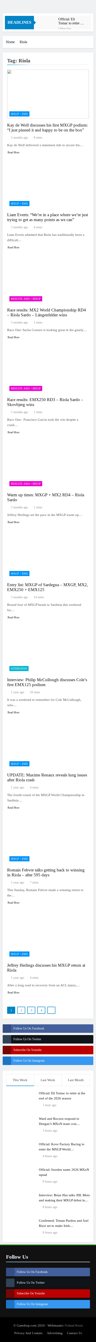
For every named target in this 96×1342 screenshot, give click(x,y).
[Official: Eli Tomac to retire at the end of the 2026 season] (48, 22)
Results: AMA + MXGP (26, 298)
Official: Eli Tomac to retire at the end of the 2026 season (70, 21)
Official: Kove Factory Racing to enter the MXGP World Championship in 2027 (61, 1149)
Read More (13, 152)
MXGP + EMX (19, 114)
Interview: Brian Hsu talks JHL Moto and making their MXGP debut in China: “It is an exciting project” (64, 1200)
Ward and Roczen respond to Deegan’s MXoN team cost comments (59, 1124)
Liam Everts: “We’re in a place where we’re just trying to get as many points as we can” (47, 217)
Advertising (55, 1333)
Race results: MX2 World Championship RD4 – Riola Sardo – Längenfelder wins (46, 312)
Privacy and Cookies (28, 1333)
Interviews (19, 668)
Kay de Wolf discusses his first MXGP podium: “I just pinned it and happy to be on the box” (47, 127)
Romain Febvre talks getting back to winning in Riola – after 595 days (46, 872)
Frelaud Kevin (74, 1325)
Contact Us (74, 1333)
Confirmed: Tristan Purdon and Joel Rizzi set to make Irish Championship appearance (63, 1226)
